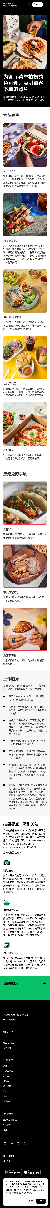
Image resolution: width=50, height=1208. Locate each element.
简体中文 (10, 1156)
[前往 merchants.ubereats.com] (10, 4)
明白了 (41, 1201)
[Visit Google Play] (13, 1172)
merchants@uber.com (14, 847)
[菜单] (46, 4)
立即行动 (37, 4)
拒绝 (31, 1201)
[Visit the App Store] (32, 1172)
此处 (41, 1190)
